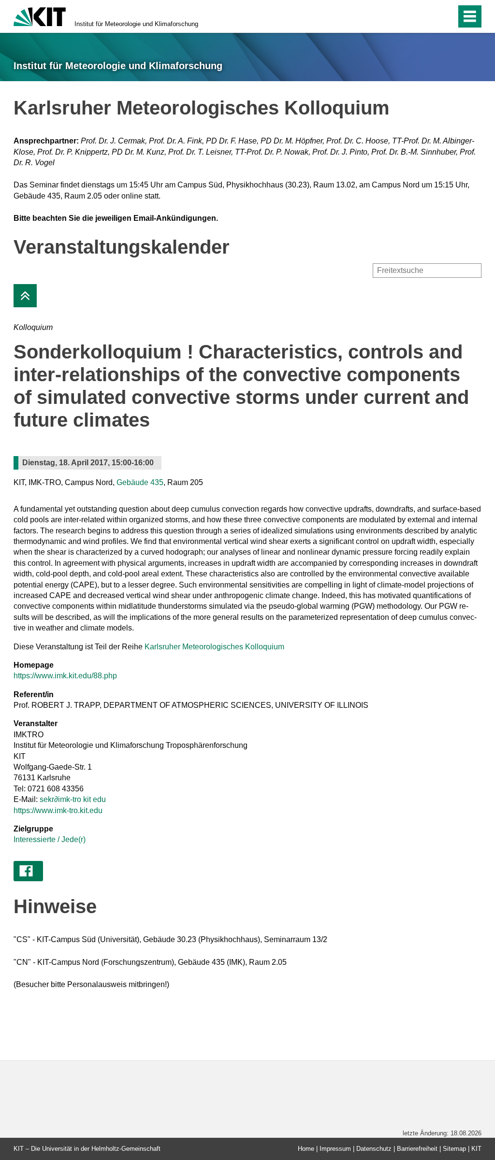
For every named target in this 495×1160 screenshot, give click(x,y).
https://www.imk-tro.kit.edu (58, 810)
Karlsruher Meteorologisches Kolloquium (214, 647)
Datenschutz (374, 1148)
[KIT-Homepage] (40, 16)
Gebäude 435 (139, 482)
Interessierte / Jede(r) (50, 839)
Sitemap (454, 1148)
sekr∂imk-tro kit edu (73, 799)
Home (306, 1148)
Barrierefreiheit (417, 1148)
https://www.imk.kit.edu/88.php (65, 676)
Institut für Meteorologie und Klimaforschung (136, 24)
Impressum (335, 1148)
